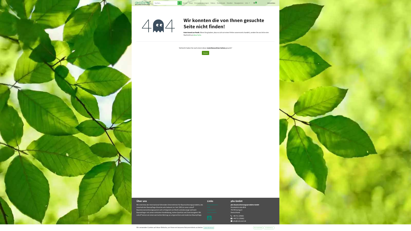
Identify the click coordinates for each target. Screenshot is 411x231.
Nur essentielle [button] (258, 227)
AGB (208, 207)
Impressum (211, 210)
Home (205, 53)
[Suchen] (179, 3)
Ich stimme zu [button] (269, 227)
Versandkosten (212, 205)
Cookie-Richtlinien (209, 227)
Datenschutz (212, 212)
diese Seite (197, 35)
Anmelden (271, 3)
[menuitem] (185, 3)
